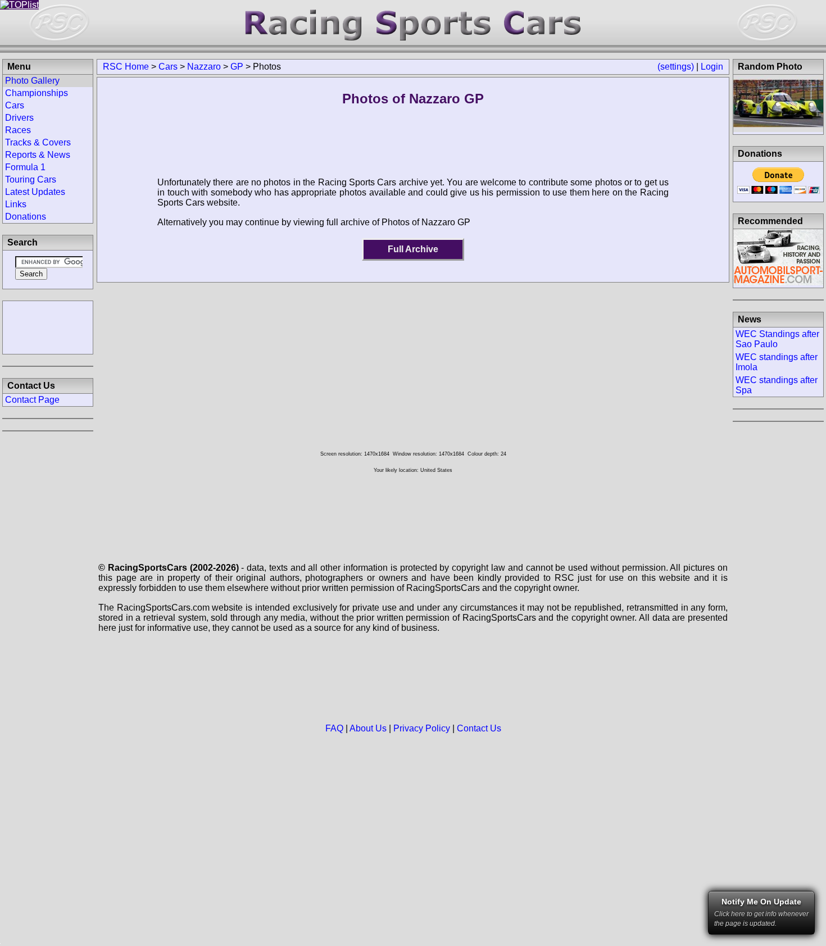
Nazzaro (204, 66)
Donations (25, 216)
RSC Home (126, 66)
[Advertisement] (47, 326)
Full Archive (413, 249)
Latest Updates (35, 192)
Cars (168, 66)
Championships (36, 93)
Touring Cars (30, 179)
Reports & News (37, 155)
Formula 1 (25, 167)
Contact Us (479, 728)
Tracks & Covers (38, 142)
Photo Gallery (32, 80)
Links (15, 204)
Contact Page (32, 399)
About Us (368, 728)
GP (236, 66)
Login (712, 66)
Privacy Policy (421, 728)
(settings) (675, 66)
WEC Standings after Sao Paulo (777, 339)
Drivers (19, 117)
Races (18, 130)
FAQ (334, 728)
